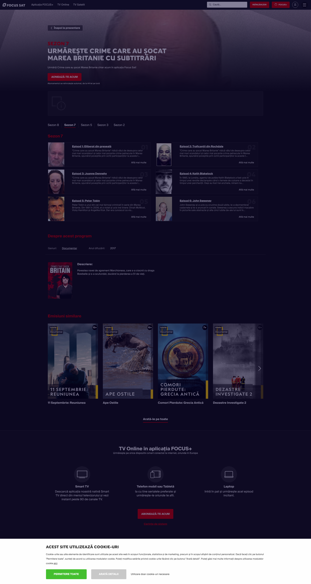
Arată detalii (109, 574)
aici (55, 563)
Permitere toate (66, 574)
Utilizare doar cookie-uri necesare (150, 574)
